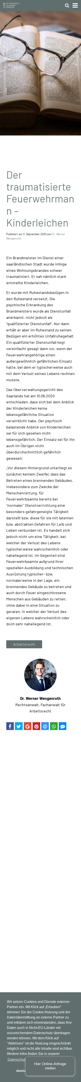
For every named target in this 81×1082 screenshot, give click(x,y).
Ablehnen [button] (23, 1070)
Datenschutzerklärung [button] (24, 1059)
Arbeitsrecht (24, 644)
